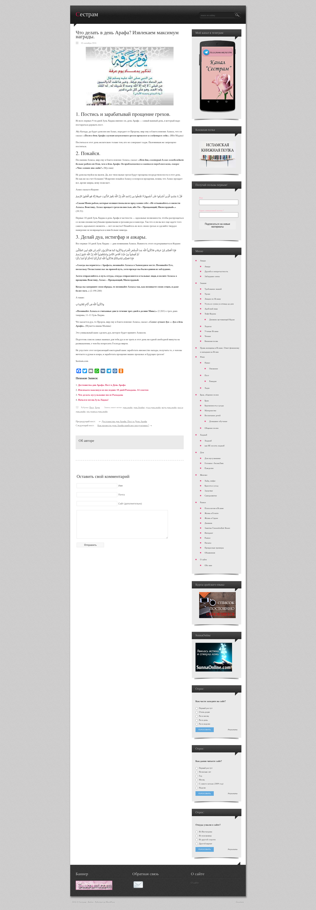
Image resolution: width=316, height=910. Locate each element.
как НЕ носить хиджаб (215, 445)
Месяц (201, 779)
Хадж (97, 407)
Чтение (208, 336)
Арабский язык (211, 308)
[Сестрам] (94, 889)
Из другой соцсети (207, 839)
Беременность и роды (214, 405)
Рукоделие (209, 468)
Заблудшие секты (212, 276)
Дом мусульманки (213, 458)
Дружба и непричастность (216, 271)
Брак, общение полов (209, 394)
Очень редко (204, 712)
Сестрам (87, 14)
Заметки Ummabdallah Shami (217, 528)
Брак (207, 400)
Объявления (210, 552)
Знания (203, 283)
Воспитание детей (213, 415)
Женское (203, 474)
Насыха (208, 542)
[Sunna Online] (213, 670)
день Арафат (139, 407)
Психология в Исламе (214, 508)
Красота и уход (211, 485)
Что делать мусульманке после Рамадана (100, 394)
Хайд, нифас (210, 480)
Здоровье (209, 490)
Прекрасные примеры (214, 547)
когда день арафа (169, 407)
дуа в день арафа (153, 407)
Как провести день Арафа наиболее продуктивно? (123, 425)
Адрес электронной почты (211, 210)
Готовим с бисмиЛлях (214, 463)
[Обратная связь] (138, 887)
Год (200, 776)
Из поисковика (205, 835)
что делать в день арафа (97, 411)
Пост (91, 407)
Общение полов (211, 428)
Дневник (208, 523)
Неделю (202, 787)
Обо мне (208, 565)
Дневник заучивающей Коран (222, 319)
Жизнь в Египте (212, 513)
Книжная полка (211, 341)
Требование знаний (213, 289)
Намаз (207, 362)
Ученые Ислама (211, 331)
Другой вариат (205, 843)
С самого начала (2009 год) (210, 783)
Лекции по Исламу (213, 298)
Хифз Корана (210, 313)
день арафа (127, 407)
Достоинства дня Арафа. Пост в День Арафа (102, 385)
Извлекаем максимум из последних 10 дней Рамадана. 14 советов (113, 389)
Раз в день (203, 720)
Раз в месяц (203, 716)
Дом (202, 452)
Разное (203, 502)
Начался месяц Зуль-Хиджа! (93, 399)
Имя (201, 197)
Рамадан (213, 381)
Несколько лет (204, 772)
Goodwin (240, 902)
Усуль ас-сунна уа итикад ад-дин (219, 303)
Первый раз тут (205, 708)
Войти (90, 902)
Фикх (202, 356)
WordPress (110, 902)
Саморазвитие (211, 495)
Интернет (209, 533)
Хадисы (208, 326)
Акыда (203, 260)
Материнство (210, 410)
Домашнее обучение (218, 421)
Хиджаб (203, 434)
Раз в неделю (204, 724)
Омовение (213, 368)
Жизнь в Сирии (211, 518)
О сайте (203, 559)
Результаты (233, 730)
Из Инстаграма (205, 831)
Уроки (207, 293)
